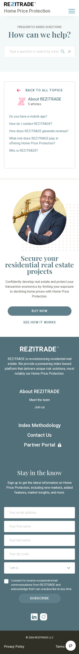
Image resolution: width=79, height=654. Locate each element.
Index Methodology (39, 425)
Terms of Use (65, 647)
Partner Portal (39, 445)
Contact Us (39, 435)
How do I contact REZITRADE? (30, 124)
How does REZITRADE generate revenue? (38, 131)
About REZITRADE (39, 391)
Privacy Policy (14, 647)
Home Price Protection (27, 11)
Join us (39, 407)
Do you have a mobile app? (28, 116)
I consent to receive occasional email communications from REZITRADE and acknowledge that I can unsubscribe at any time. (41, 585)
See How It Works (39, 322)
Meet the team (39, 400)
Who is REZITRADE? (23, 150)
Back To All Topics (44, 90)
